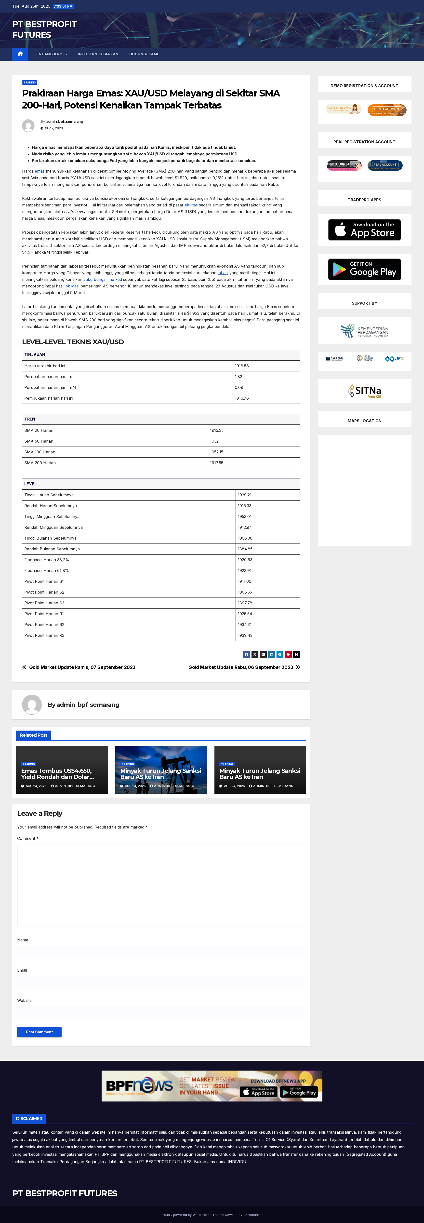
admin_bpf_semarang (64, 121)
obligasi (72, 286)
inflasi (223, 272)
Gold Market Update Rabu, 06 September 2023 (240, 667)
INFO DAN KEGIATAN (98, 54)
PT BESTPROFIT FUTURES (64, 1193)
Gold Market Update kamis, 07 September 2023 (82, 667)
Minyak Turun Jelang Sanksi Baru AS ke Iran (160, 773)
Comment (28, 838)
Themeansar (253, 1215)
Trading (30, 82)
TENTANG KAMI (49, 54)
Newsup (231, 1215)
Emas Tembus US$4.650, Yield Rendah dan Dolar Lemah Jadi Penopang (56, 777)
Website (24, 1000)
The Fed (114, 279)
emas (40, 171)
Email (22, 970)
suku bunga (94, 279)
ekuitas (191, 205)
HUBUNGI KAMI (143, 54)
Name (22, 940)
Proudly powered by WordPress (185, 1215)
